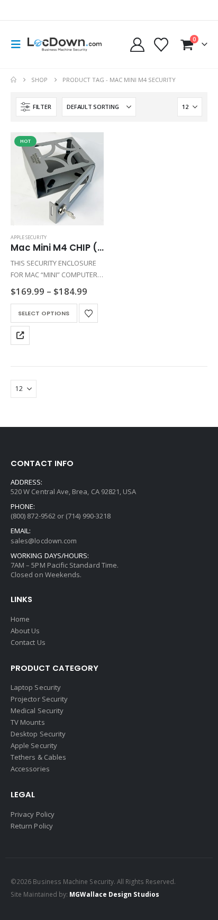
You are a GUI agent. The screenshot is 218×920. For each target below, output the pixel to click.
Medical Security (37, 710)
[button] (19, 44)
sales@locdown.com (44, 540)
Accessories (30, 768)
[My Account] (137, 45)
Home (20, 619)
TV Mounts (28, 722)
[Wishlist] (161, 45)
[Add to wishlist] (88, 313)
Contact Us (28, 642)
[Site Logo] (65, 45)
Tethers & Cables (38, 757)
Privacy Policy (32, 814)
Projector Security (39, 699)
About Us (25, 630)
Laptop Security (36, 687)
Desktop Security (38, 734)
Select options (43, 313)
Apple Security (29, 237)
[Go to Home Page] (13, 80)
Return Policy (32, 826)
